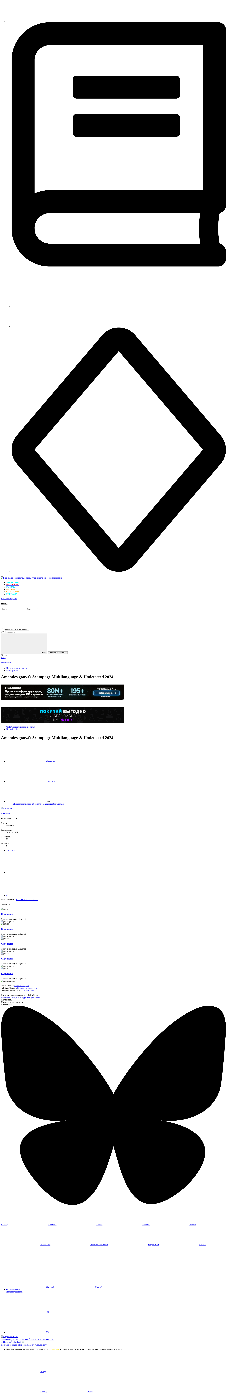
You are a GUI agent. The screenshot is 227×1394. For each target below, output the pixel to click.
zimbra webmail (57, 804)
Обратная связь (13, 1289)
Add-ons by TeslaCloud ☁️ (12, 1342)
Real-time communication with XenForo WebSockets (24, 1345)
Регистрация (6, 662)
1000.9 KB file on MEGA (27, 899)
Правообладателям (14, 1292)
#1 (7, 895)
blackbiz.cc (54, 1349)
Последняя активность (16, 668)
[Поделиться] (26, 872)
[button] (48, 629)
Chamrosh (50, 761)
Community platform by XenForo (27, 1339)
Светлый (50, 1287)
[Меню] (2, 576)
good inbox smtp (34, 804)
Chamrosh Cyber (21, 986)
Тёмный (98, 1287)
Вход (3, 657)
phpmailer (46, 804)
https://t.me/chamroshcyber (28, 988)
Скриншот (7, 914)
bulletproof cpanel (19, 804)
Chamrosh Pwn (28, 990)
